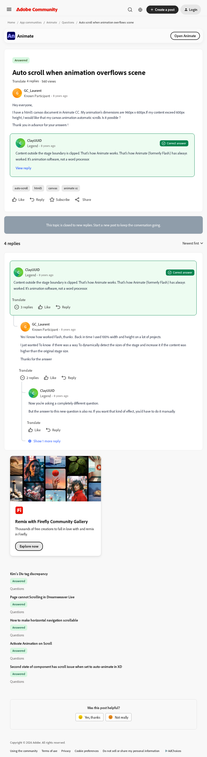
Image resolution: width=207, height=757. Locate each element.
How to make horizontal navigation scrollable (44, 620)
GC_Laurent (32, 90)
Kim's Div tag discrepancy (29, 574)
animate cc (71, 188)
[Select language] (140, 10)
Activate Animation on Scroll (31, 643)
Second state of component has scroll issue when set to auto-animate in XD (66, 666)
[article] (103, 288)
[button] (9, 11)
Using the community (24, 751)
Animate (51, 22)
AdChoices (174, 751)
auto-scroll (21, 188)
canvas (52, 188)
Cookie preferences (87, 751)
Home (11, 22)
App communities (31, 22)
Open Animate (185, 36)
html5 (38, 188)
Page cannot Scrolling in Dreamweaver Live (42, 597)
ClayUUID (34, 140)
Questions (68, 22)
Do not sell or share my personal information (131, 751)
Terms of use (49, 751)
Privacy (66, 751)
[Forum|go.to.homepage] (37, 10)
